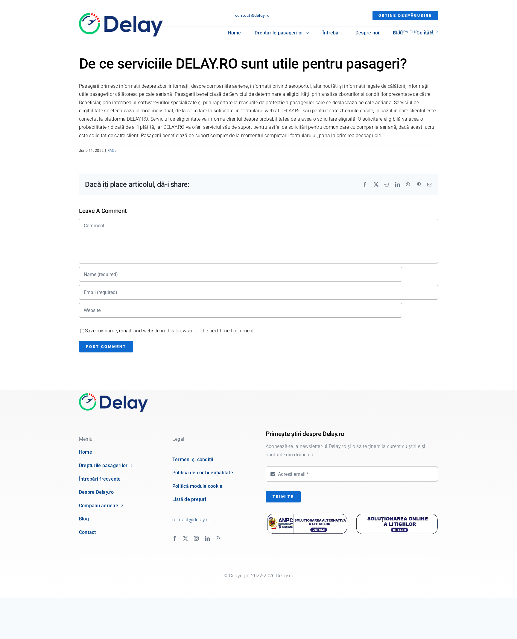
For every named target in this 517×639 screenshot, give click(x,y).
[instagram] (196, 538)
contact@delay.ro (252, 15)
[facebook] (174, 538)
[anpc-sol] (396, 514)
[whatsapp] (218, 538)
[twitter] (185, 538)
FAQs (112, 150)
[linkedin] (207, 538)
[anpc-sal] (307, 515)
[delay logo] (113, 395)
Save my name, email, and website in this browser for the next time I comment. (170, 331)
